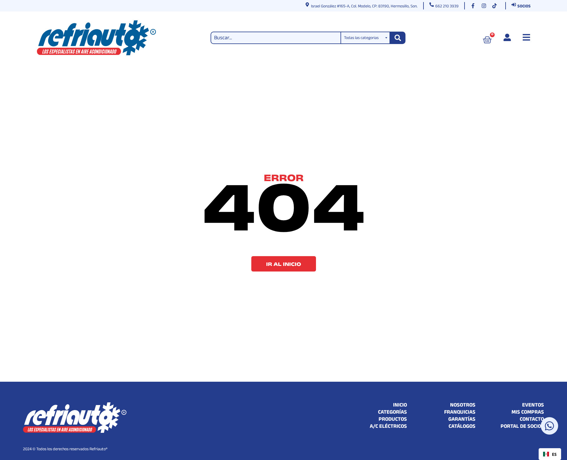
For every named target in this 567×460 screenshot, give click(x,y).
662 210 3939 (447, 6)
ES (554, 454)
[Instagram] (485, 5)
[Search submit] (397, 38)
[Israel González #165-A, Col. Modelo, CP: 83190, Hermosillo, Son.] (307, 4)
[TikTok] (496, 5)
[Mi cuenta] (507, 37)
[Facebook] (474, 5)
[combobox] (550, 454)
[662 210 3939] (431, 4)
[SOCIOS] (513, 4)
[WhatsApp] (549, 426)
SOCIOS (524, 6)
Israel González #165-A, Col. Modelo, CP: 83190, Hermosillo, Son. (364, 6)
